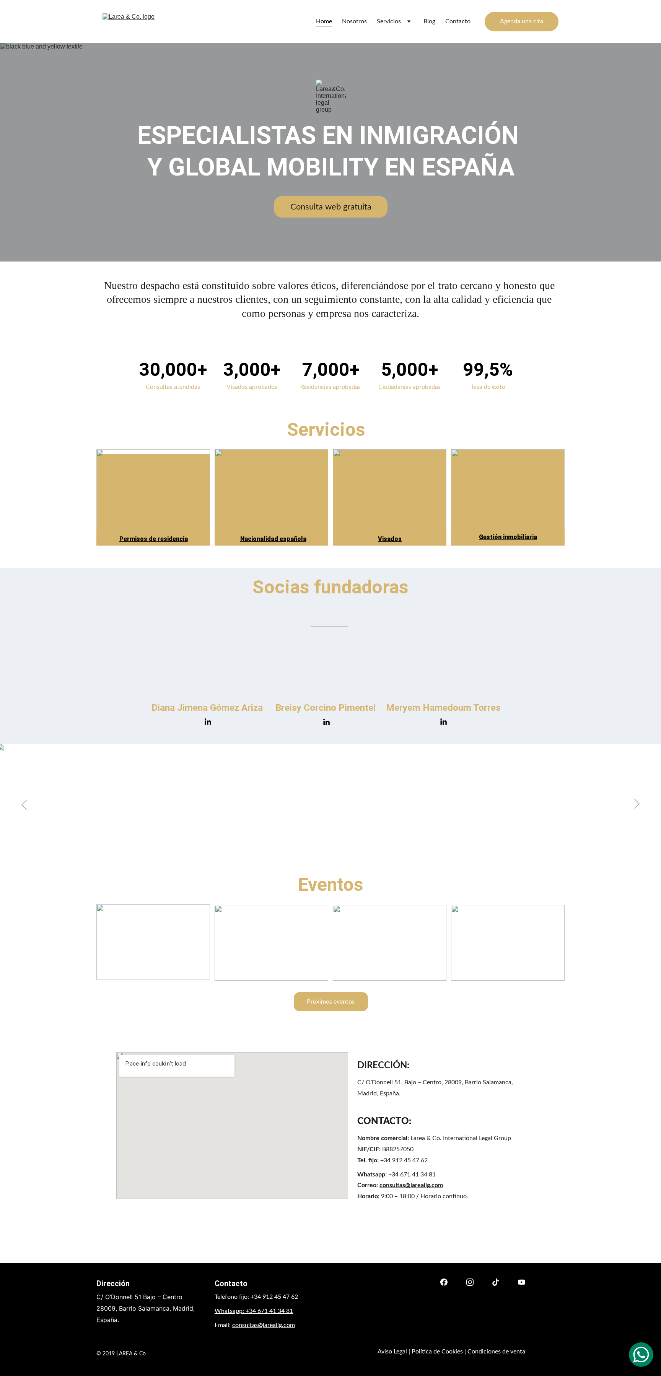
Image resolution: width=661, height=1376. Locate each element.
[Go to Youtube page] (521, 1282)
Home (324, 21)
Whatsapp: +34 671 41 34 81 (254, 1311)
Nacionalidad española (273, 539)
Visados (390, 539)
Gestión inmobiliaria (508, 537)
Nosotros (354, 21)
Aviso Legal (392, 1351)
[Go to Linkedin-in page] (208, 722)
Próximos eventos (331, 1002)
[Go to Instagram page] (470, 1282)
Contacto (458, 21)
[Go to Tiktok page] (495, 1282)
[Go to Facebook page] (444, 1282)
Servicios (389, 21)
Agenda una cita (521, 21)
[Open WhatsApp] (641, 1354)
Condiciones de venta (496, 1351)
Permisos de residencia (153, 539)
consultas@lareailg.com (411, 1185)
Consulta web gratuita (330, 207)
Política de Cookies (437, 1351)
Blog (429, 21)
